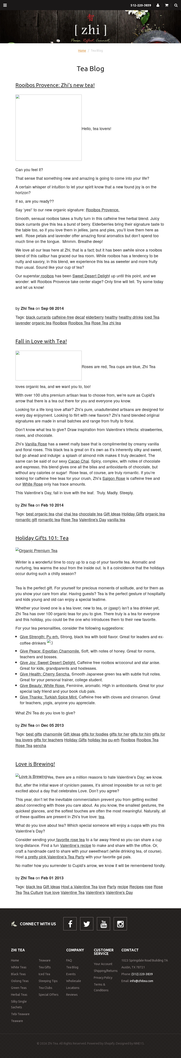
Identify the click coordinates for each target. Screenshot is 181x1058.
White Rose (32, 484)
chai (59, 514)
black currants (38, 317)
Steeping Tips (48, 981)
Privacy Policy (103, 977)
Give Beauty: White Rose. (42, 685)
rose (149, 886)
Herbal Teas (19, 994)
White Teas (18, 967)
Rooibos (60, 323)
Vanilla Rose (36, 444)
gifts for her (119, 734)
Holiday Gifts (133, 514)
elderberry (95, 317)
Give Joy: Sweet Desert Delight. (48, 662)
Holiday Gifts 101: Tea (42, 538)
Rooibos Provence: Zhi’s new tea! (55, 85)
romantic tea (49, 519)
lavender (23, 323)
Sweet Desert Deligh (90, 275)
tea (101, 816)
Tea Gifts (45, 967)
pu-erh (114, 739)
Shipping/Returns (106, 971)
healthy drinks (131, 317)
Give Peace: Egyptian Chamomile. (50, 651)
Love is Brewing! (35, 764)
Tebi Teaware (20, 1014)
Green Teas (19, 988)
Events (71, 974)
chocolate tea (90, 514)
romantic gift (26, 519)
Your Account (103, 964)
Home (82, 50)
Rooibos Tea (79, 323)
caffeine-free (63, 317)
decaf (80, 317)
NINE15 (139, 1043)
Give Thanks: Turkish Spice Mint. (49, 697)
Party (111, 886)
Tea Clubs (45, 988)
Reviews (72, 994)
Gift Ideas (112, 514)
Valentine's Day (92, 519)
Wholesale (73, 981)
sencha (39, 745)
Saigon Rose (113, 478)
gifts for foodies (94, 734)
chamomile (52, 734)
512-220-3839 (141, 5)
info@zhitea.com (141, 981)
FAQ (69, 960)
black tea (34, 886)
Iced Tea (151, 317)
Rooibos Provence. (102, 209)
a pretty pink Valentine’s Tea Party (55, 856)
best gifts (34, 734)
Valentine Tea (73, 892)
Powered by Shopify (101, 1043)
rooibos (47, 275)
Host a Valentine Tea (79, 886)
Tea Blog (72, 967)
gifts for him (140, 734)
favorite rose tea (70, 839)
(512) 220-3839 (142, 974)
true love (52, 892)
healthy (111, 317)
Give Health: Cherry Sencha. (45, 674)
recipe (122, 886)
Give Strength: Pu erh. (39, 636)
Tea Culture (33, 892)
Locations (72, 988)
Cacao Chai (78, 461)
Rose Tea (99, 323)
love (102, 886)
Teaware (17, 1021)
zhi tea (115, 323)
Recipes (136, 886)
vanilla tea (116, 519)
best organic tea (40, 514)
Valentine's (95, 892)
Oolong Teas (20, 981)
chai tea (71, 514)
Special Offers (48, 994)
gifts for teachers (48, 739)
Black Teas (18, 974)
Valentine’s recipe (75, 845)
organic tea (41, 323)
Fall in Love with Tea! (41, 341)
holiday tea (97, 739)
